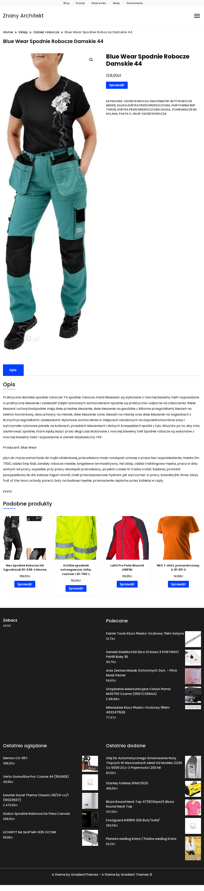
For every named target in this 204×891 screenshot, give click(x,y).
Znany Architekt (23, 15)
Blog (66, 3)
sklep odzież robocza (150, 114)
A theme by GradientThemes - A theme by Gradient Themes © (102, 874)
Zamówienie (135, 3)
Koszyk (80, 3)
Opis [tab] (13, 370)
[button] (91, 59)
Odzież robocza (136, 101)
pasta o (125, 114)
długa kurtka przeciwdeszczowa (143, 105)
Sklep (116, 3)
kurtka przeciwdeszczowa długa (143, 109)
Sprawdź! (117, 85)
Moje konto (99, 3)
